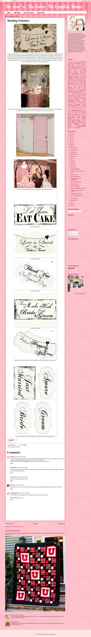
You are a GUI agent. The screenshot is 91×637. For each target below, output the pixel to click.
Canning (80, 70)
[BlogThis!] (22, 445)
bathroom (81, 66)
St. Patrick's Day (76, 113)
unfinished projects (81, 121)
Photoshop (78, 101)
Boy (76, 69)
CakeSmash (75, 70)
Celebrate (75, 72)
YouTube (71, 127)
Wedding (17, 447)
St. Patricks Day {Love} (75, 193)
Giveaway (70, 88)
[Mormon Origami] (72, 278)
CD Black (12, 456)
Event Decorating (75, 81)
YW (75, 127)
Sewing (74, 110)
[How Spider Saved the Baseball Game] (80, 278)
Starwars (84, 113)
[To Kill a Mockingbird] (77, 279)
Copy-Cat (73, 74)
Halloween (71, 91)
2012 (70, 146)
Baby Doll (83, 63)
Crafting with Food (80, 76)
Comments (72, 234)
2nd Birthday (77, 62)
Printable (13, 447)
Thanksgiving (71, 117)
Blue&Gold (73, 69)
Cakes (69, 70)
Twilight (78, 120)
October (73, 152)
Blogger (53, 634)
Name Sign (77, 97)
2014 (70, 142)
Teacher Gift (73, 116)
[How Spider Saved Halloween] (72, 282)
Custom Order (76, 79)
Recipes (84, 105)
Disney (81, 79)
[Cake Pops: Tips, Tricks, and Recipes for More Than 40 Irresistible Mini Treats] (77, 286)
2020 (70, 133)
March (72, 167)
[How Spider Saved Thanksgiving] (69, 282)
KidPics (69, 93)
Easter (84, 80)
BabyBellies (78, 64)
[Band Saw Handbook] (69, 287)
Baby (79, 63)
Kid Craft (84, 91)
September (73, 154)
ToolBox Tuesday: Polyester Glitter (77, 191)
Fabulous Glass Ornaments (17, 615)
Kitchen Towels (82, 93)
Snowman (73, 112)
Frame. (69, 86)
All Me (83, 62)
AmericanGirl (71, 63)
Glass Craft (75, 88)
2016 (70, 138)
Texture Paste (82, 116)
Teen (78, 116)
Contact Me (40, 13)
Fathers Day (73, 83)
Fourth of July (82, 84)
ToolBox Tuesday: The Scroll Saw (77, 171)
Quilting (74, 105)
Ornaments (76, 98)
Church (69, 73)
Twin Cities (83, 120)
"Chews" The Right (74, 186)
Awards (76, 63)
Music (71, 97)
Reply (11, 463)
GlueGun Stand (80, 88)
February (73, 198)
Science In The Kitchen (73, 108)
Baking (73, 66)
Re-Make (78, 106)
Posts (70, 232)
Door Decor (74, 80)
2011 (70, 203)
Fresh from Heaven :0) (75, 182)
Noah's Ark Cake (15, 622)
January (73, 200)
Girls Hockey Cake (74, 184)
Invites (80, 91)
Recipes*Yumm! (29, 13)
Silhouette (80, 110)
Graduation (72, 90)
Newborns (70, 98)
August (72, 156)
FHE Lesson (73, 84)
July (72, 158)
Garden (78, 86)
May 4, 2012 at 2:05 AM (21, 477)
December (73, 148)
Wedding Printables (75, 169)
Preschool (70, 104)
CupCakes (70, 79)
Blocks (82, 67)
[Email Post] (18, 445)
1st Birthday (70, 62)
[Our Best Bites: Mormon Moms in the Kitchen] (80, 282)
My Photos (17, 13)
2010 (70, 205)
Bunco (79, 69)
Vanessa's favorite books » (80, 293)
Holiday (76, 91)
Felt (82, 83)
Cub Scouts (82, 77)
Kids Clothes (74, 93)
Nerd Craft (83, 97)
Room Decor (76, 107)
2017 (70, 135)
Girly (84, 87)
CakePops (83, 69)
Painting (83, 98)
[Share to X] (23, 445)
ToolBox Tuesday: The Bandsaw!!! (75, 179)
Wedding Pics (73, 174)
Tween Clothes (71, 120)
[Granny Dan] (82, 286)
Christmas (83, 72)
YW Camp (78, 127)
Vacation (70, 123)
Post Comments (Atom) (17, 526)
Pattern (78, 100)
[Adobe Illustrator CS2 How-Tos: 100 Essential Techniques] (69, 279)
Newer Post (9, 524)
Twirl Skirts (71, 121)
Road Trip (70, 107)
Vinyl (81, 123)
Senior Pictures (82, 108)
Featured (79, 83)
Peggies (84, 100)
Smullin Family (13, 493)
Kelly (11, 485)
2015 (70, 140)
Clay (73, 73)
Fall (81, 81)
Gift (82, 86)
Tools (74, 118)
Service (69, 110)
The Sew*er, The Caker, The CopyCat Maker (44, 6)
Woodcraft (81, 126)
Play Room (83, 103)
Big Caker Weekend (75, 176)
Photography (72, 101)
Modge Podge (77, 95)
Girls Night (77, 87)
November (73, 150)
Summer (70, 114)
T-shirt (81, 114)
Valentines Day (76, 123)
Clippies (77, 73)
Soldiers (78, 112)
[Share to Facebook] (25, 445)
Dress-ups (79, 80)
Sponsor (83, 112)
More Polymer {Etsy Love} (76, 195)
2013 (70, 144)
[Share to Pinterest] (26, 445)
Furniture (74, 86)
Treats (78, 118)
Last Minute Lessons (74, 94)
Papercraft (71, 100)
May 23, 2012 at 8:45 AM (18, 485)
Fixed (78, 84)
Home (9, 13)
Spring (69, 113)
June (72, 160)
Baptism (77, 66)
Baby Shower (71, 65)
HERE (32, 436)
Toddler (78, 117)
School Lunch (83, 107)
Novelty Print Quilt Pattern (13, 531)
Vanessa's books (73, 274)
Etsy (69, 81)
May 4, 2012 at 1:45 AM (21, 467)
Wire (75, 126)
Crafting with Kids (73, 77)
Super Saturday (76, 114)
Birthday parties (75, 67)
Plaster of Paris (75, 102)
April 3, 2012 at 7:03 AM (20, 456)
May (72, 163)
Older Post (61, 524)
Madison (84, 94)
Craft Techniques (81, 74)
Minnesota (70, 95)
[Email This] (21, 445)
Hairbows (83, 90)
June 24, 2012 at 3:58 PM (23, 493)
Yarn (69, 127)
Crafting (70, 76)
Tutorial (83, 119)
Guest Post (77, 90)
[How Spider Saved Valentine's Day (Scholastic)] (82, 278)
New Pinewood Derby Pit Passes (78, 188)
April (72, 165)
